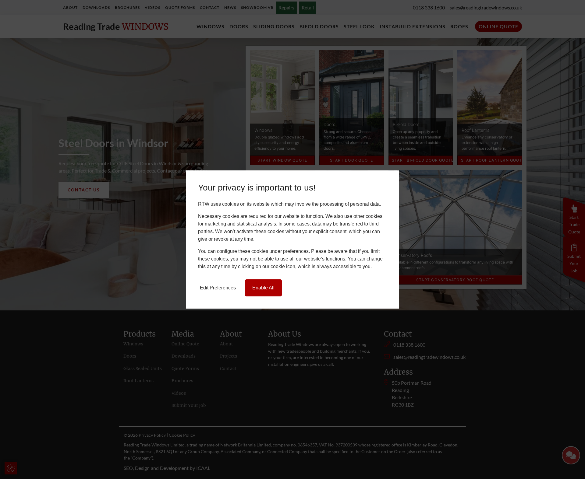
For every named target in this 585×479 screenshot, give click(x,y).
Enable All (263, 287)
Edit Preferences (218, 287)
